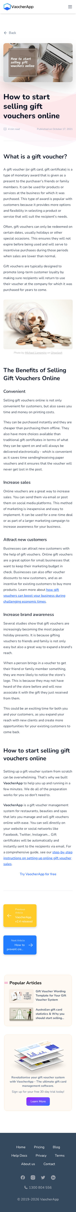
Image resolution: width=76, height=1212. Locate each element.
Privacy (41, 1155)
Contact (49, 1164)
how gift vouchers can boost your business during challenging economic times (34, 595)
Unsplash (56, 353)
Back (12, 33)
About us (28, 1164)
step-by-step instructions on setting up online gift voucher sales (37, 858)
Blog (56, 1147)
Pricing (39, 1147)
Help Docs (19, 1155)
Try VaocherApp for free (38, 874)
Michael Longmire (36, 353)
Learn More (38, 1101)
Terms (60, 1155)
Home (21, 1147)
